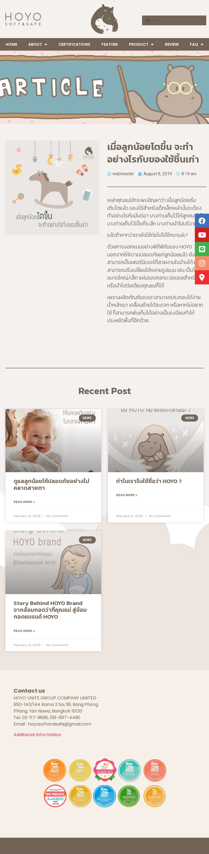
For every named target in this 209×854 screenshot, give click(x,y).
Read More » (24, 501)
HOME (11, 44)
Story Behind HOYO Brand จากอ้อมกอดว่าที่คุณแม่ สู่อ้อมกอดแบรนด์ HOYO (50, 610)
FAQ (194, 44)
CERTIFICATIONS (74, 44)
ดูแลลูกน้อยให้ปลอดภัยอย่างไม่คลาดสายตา (51, 484)
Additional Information (37, 735)
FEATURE (110, 44)
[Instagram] (202, 263)
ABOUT (35, 44)
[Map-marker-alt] (202, 277)
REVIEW (172, 44)
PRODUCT (138, 44)
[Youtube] (202, 235)
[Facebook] (202, 221)
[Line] (202, 249)
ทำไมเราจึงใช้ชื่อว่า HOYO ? (149, 481)
